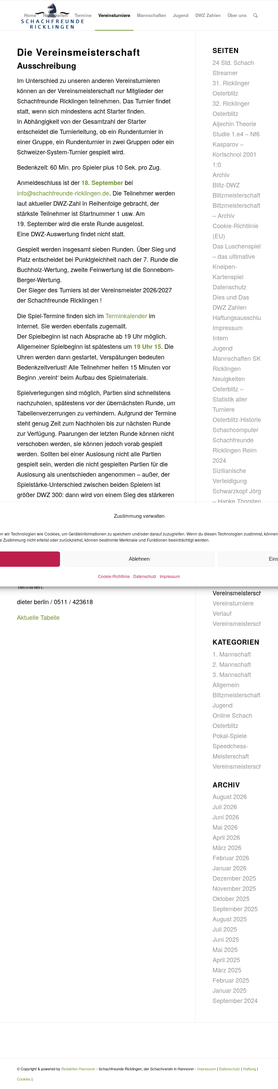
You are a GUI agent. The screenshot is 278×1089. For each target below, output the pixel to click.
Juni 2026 (226, 816)
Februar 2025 (231, 979)
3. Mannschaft (232, 674)
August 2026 (230, 796)
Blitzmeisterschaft (236, 194)
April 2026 (226, 837)
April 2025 (226, 959)
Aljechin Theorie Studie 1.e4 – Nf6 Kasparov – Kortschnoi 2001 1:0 (236, 144)
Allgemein (226, 684)
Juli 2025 (225, 928)
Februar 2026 (231, 857)
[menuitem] (30, 15)
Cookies (24, 1079)
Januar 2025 (229, 990)
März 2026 (227, 847)
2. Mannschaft (232, 664)
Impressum (170, 576)
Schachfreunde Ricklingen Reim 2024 (235, 449)
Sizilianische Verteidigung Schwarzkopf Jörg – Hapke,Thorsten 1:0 (237, 490)
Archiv (221, 174)
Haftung (249, 1068)
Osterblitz (225, 725)
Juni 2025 (226, 939)
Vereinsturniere (233, 602)
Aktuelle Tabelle (38, 617)
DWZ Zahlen (229, 307)
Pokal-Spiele (230, 735)
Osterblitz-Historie (237, 419)
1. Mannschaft (232, 653)
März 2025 (227, 969)
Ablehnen (139, 559)
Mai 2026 (225, 826)
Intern (220, 337)
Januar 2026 (229, 867)
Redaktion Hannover (78, 1068)
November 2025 (234, 888)
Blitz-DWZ (226, 184)
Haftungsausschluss (240, 317)
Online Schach (232, 715)
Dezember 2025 (234, 877)
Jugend (223, 347)
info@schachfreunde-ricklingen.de (63, 192)
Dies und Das (231, 296)
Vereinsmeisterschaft (241, 592)
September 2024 (235, 1000)
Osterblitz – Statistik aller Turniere (230, 398)
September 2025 (235, 908)
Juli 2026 (225, 806)
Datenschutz (144, 576)
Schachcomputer (235, 429)
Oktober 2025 (231, 898)
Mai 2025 (225, 949)
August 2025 (230, 918)
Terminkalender (126, 315)
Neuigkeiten (229, 378)
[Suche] (255, 15)
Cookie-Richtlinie (114, 576)
